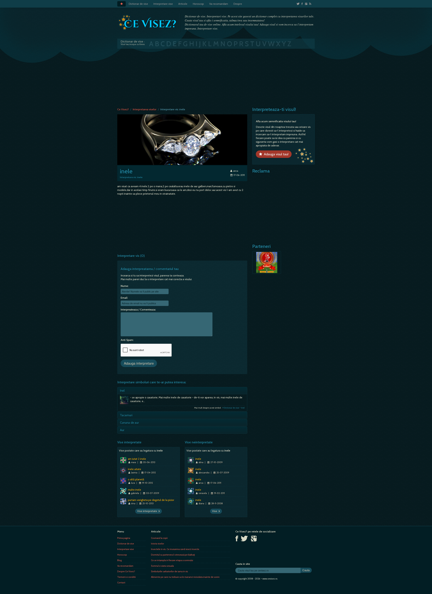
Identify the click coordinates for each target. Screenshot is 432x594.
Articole (182, 3)
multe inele (134, 489)
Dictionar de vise (138, 3)
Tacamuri (126, 415)
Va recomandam (218, 3)
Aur (122, 430)
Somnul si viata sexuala (162, 565)
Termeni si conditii (126, 577)
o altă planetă (136, 479)
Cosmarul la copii (159, 538)
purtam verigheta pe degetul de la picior (151, 500)
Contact (121, 582)
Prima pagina (123, 538)
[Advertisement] (216, 77)
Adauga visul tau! (275, 154)
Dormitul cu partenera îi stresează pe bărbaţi (173, 554)
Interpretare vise (163, 3)
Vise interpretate (147, 511)
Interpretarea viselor (144, 109)
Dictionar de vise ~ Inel (234, 407)
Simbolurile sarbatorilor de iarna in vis (169, 571)
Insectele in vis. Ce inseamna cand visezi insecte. (175, 549)
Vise (215, 511)
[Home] (121, 4)
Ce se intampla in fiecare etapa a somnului (172, 560)
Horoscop (198, 3)
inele (198, 458)
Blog (119, 560)
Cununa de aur (129, 423)
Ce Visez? (123, 109)
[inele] (182, 139)
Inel (122, 390)
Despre (237, 3)
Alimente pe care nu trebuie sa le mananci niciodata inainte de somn (185, 577)
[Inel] (125, 401)
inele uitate (134, 469)
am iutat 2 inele (137, 458)
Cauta (306, 570)
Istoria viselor (157, 543)
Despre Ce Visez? (126, 571)
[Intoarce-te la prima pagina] (147, 22)
